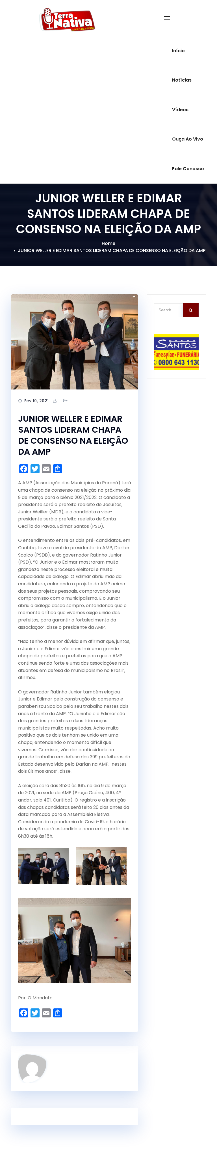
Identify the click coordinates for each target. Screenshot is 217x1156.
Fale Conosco (188, 168)
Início (178, 50)
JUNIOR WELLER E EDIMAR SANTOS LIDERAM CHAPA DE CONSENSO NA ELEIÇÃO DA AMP (111, 250)
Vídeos (180, 109)
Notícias (182, 80)
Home (108, 243)
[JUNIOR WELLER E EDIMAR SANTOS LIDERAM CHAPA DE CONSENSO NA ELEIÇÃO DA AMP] (74, 341)
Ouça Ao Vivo (187, 139)
